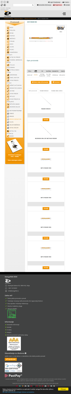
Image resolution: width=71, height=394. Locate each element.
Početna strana (8, 18)
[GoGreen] (10, 313)
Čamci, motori (14, 77)
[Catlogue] (14, 146)
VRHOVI (11, 116)
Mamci (12, 136)
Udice (11, 44)
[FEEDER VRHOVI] (45, 100)
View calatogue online (15, 160)
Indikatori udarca (16, 88)
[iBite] (60, 28)
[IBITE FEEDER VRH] (45, 159)
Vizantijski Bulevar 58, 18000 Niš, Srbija (19, 285)
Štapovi (12, 36)
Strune (12, 41)
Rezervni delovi (18, 18)
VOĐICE (11, 113)
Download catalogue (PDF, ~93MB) (14, 155)
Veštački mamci (15, 104)
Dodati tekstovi (44, 91)
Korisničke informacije (44, 5)
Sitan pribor (14, 93)
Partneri (57, 82)
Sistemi (12, 91)
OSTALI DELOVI (13, 127)
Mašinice (12, 38)
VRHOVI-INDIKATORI (30, 18)
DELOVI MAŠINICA (14, 125)
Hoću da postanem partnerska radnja (17, 335)
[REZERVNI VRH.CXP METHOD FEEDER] (45, 130)
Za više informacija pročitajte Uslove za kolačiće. (18, 392)
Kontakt (67, 5)
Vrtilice (12, 96)
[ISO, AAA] (13, 366)
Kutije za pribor (15, 57)
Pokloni (12, 30)
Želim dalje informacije (40, 82)
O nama (66, 2)
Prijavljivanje (11, 359)
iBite (61, 32)
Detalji (46, 119)
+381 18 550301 (12, 288)
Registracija (58, 5)
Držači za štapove (16, 85)
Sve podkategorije (15, 110)
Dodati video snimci (56, 91)
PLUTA (11, 122)
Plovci (12, 49)
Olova (12, 47)
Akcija (11, 33)
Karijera (9, 332)
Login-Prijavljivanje (54, 2)
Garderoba (13, 75)
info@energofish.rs (13, 291)
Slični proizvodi (33, 91)
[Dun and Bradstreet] (13, 343)
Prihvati (63, 389)
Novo (11, 27)
